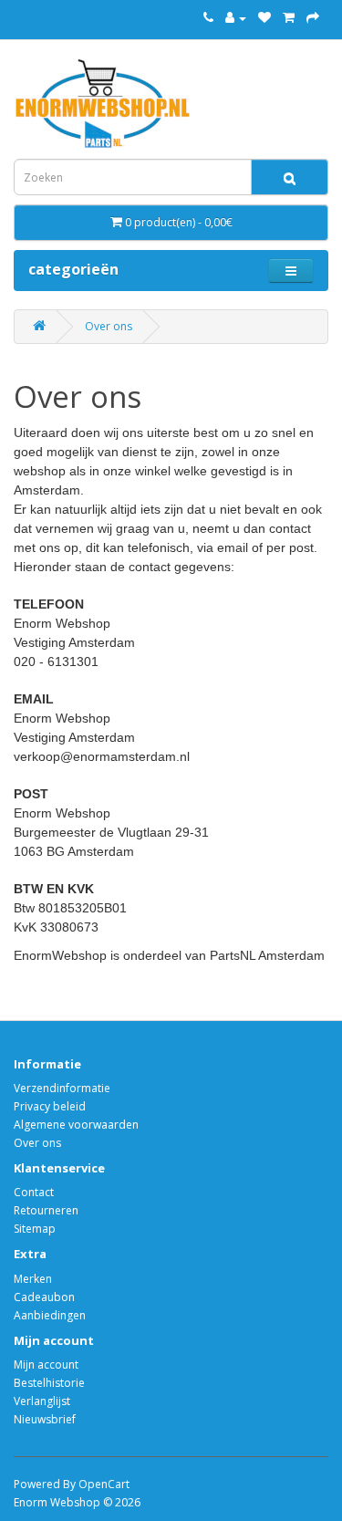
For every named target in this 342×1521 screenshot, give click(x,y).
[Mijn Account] (235, 18)
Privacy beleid (50, 1106)
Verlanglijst (42, 1401)
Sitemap (35, 1228)
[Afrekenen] (312, 18)
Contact (34, 1192)
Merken (33, 1279)
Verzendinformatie (62, 1088)
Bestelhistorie (49, 1383)
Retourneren (46, 1210)
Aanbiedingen (50, 1315)
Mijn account (46, 1364)
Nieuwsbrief (45, 1419)
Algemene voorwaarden (76, 1124)
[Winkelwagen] (289, 18)
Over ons (108, 326)
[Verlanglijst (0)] (264, 18)
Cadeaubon (44, 1297)
